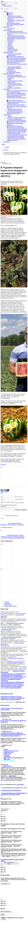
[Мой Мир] (6, 490)
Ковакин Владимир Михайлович (15, 623)
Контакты (6, 755)
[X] (8, 490)
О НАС (5, 11)
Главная (7, 147)
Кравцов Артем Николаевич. (16, 658)
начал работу (8, 460)
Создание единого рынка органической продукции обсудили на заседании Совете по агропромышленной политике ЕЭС (13, 734)
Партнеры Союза (8, 752)
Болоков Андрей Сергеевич (9, 628)
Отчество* (17, 841)
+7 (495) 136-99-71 (7, 766)
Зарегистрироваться (9, 862)
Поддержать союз (8, 760)
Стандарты (7, 756)
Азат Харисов (23, 651)
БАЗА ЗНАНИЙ (8, 30)
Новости (6, 149)
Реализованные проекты (13, 23)
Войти (9, 864)
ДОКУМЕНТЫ (7, 114)
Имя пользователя (6, 911)
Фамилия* (17, 837)
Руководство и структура (11, 750)
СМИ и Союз (7, 753)
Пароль (3, 914)
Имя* (15, 832)
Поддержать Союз (20, 702)
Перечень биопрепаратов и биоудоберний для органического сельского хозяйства (14, 793)
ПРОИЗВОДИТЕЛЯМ (9, 73)
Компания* (17, 846)
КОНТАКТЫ (7, 141)
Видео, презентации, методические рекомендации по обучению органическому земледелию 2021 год (16, 96)
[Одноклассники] (4, 490)
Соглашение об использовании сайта (11, 790)
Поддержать (4, 810)
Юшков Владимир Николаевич (15, 662)
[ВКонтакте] (1, 490)
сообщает (7, 225)
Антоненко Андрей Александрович (11, 637)
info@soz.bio (12, 776)
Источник (3, 464)
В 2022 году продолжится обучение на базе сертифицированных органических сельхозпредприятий (17, 92)
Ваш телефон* (6, 856)
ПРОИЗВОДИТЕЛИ (8, 52)
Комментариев (4, 491)
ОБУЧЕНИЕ (7, 89)
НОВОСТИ (6, 27)
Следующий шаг (5, 883)
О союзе (6, 749)
